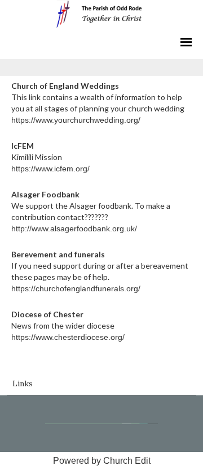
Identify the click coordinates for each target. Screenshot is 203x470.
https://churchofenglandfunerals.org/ (75, 288)
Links (22, 383)
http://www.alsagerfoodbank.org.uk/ (74, 228)
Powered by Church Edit (102, 460)
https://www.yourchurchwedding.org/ (75, 119)
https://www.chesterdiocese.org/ (68, 337)
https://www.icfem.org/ (50, 168)
